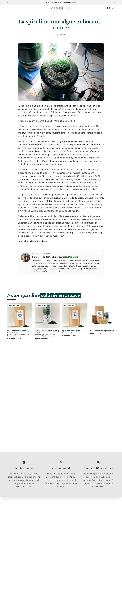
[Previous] (8, 2)
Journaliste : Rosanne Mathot (33, 241)
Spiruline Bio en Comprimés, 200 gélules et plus (19, 331)
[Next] (114, 2)
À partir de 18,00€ (41, 338)
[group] (61, 2)
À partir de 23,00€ (14, 338)
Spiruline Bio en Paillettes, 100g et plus (47, 331)
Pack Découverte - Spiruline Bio (102, 331)
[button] (108, 8)
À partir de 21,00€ (69, 335)
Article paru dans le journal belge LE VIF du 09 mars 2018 (46, 121)
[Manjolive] (61, 8)
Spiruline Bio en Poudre (71, 331)
